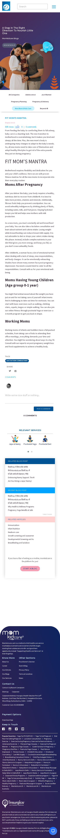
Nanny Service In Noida (46, 760)
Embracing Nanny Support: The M (21, 477)
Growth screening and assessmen (21, 536)
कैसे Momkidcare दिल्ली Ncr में (19, 470)
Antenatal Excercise (9, 744)
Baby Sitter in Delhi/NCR (11, 773)
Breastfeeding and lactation (19, 543)
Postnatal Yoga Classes (28, 749)
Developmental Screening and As (21, 539)
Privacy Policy (24, 670)
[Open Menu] (54, 7)
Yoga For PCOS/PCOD (25, 736)
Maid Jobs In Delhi (9, 781)
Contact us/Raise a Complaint (13, 687)
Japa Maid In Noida (30, 773)
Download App (7, 720)
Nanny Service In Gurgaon (12, 762)
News (21, 678)
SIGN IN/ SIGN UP (9, 45)
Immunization (13, 525)
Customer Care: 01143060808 (13, 705)
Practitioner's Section (27, 662)
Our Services (7, 678)
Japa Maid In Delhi (22, 770)
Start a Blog (23, 666)
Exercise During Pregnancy (21, 741)
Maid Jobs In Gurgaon (27, 781)
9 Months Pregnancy (45, 781)
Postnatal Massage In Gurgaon (30, 783)
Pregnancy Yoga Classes (20, 746)
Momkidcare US (17, 786)
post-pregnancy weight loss (41, 343)
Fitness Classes (18, 752)
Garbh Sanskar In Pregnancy (42, 746)
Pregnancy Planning (19, 101)
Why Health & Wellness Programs (21, 506)
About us (5, 662)
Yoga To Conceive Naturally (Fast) (19, 778)
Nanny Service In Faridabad (42, 770)
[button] (28, 451)
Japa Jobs (51, 778)
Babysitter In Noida (9, 768)
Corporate (15, 692)
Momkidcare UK (32, 786)
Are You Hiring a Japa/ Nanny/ (20, 481)
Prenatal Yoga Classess (29, 744)
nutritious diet (11, 196)
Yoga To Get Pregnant (43, 736)
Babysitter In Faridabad (40, 765)
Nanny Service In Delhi (26, 760)
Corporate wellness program (38, 775)
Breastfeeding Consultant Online (17, 757)
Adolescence (30, 95)
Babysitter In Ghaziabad (28, 768)
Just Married (46, 95)
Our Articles (6, 670)
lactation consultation (41, 226)
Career (4, 666)
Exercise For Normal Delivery (42, 741)
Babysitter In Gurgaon (33, 762)
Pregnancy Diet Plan (9, 749)
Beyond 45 (44, 108)
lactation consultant (17, 361)
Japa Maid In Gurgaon (48, 773)
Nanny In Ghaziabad (20, 765)
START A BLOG (30, 568)
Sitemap (5, 692)
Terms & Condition (25, 674)
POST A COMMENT (43, 409)
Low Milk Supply (19, 754)
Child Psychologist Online (42, 757)
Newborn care (13, 532)
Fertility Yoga (40, 778)
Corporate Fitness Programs (15, 775)
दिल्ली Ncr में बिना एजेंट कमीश (18, 467)
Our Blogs (5, 674)
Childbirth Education (35, 752)
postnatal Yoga (34, 310)
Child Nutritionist (8, 760)
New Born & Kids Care (23, 108)
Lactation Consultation (32, 739)
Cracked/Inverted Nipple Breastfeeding (42, 754)
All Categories (14, 95)
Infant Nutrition (14, 528)
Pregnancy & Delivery (40, 101)
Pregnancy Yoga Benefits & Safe (20, 510)
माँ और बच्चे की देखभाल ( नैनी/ (18, 474)
